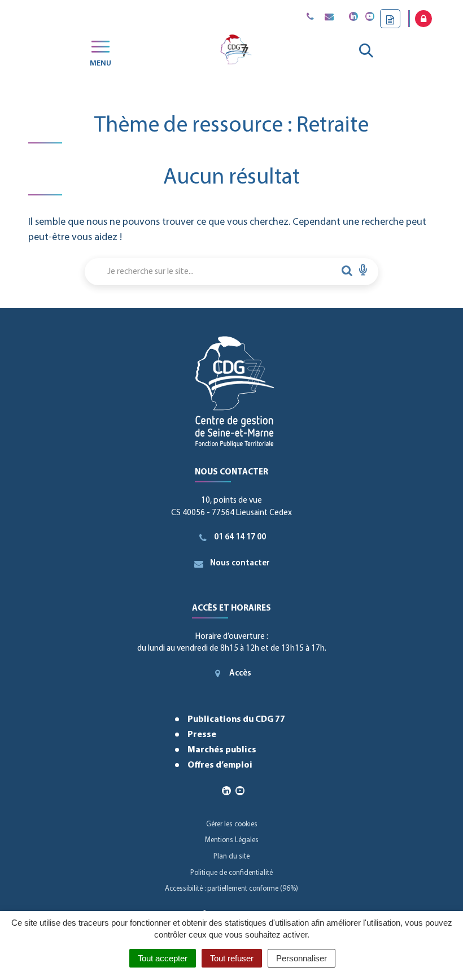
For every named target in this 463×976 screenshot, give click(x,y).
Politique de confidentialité (231, 873)
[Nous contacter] (329, 17)
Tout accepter (162, 958)
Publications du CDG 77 (236, 719)
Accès (240, 673)
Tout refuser (232, 958)
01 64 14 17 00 (240, 537)
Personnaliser (301, 958)
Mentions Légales (232, 840)
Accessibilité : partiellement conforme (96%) (231, 888)
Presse (201, 734)
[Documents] (390, 18)
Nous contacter (240, 563)
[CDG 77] (235, 51)
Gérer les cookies (231, 824)
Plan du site (231, 856)
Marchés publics (221, 750)
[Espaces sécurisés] (423, 18)
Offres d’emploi (219, 765)
